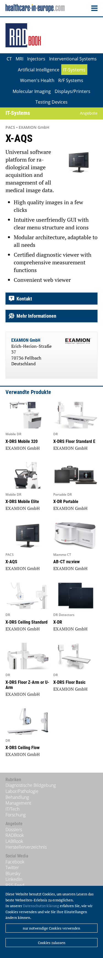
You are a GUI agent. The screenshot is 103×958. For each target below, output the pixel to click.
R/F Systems (70, 80)
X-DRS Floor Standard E (74, 441)
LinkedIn (13, 879)
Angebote (89, 113)
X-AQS (11, 561)
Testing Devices (51, 102)
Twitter (12, 867)
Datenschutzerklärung (41, 905)
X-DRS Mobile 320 (21, 441)
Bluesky (12, 874)
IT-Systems (74, 70)
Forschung (15, 815)
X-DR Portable (65, 501)
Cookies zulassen (51, 942)
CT (9, 59)
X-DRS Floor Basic (69, 682)
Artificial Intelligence (38, 70)
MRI (19, 59)
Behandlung (17, 797)
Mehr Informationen (35, 316)
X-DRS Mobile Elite (22, 501)
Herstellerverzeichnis (26, 847)
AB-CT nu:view (66, 561)
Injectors (36, 59)
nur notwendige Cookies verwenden (51, 928)
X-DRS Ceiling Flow (22, 747)
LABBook (14, 841)
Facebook (14, 862)
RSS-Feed (14, 885)
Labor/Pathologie (21, 791)
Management (18, 803)
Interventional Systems (73, 59)
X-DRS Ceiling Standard (26, 622)
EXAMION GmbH (25, 340)
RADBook (14, 835)
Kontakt (23, 299)
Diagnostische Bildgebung (30, 785)
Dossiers (13, 829)
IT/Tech (12, 809)
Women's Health (37, 80)
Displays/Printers (72, 91)
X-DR (57, 622)
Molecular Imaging (32, 91)
